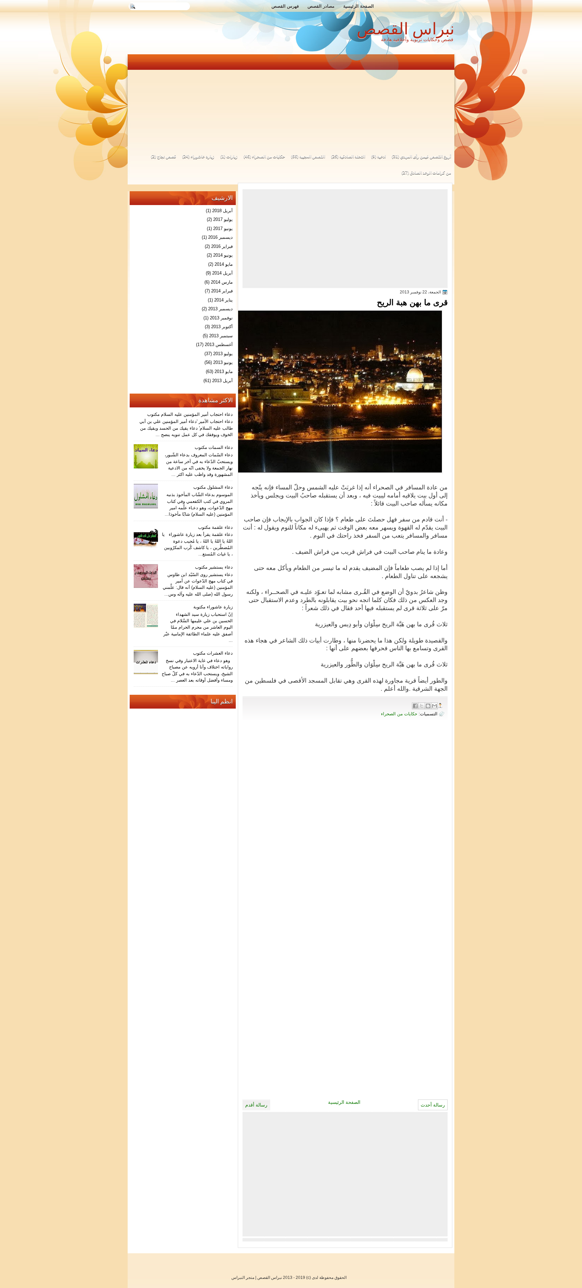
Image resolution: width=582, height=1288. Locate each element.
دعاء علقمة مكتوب (215, 527)
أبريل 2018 (222, 210)
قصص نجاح (166, 156)
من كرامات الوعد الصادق (430, 172)
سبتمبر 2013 (221, 335)
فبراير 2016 (222, 246)
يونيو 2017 (223, 228)
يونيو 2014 (223, 255)
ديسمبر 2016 (220, 237)
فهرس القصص (285, 6)
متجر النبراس (242, 1277)
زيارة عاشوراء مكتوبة (213, 606)
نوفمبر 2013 (221, 317)
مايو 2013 (224, 371)
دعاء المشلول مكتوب (213, 487)
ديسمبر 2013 (220, 308)
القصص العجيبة (312, 156)
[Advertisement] (291, 100)
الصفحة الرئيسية (358, 6)
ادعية (381, 156)
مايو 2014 (224, 264)
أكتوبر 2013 (222, 326)
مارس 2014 (222, 282)
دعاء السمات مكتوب (214, 447)
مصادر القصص (321, 6)
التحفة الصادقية (352, 156)
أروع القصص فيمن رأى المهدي (425, 156)
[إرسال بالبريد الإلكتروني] (434, 706)
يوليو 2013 (223, 353)
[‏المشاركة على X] (421, 706)
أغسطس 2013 (219, 344)
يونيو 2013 (223, 362)
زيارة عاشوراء (202, 156)
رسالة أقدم (256, 1105)
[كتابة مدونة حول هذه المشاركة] (428, 706)
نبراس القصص (405, 29)
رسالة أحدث (433, 1105)
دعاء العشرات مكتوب (213, 653)
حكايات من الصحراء (268, 156)
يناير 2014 (223, 300)
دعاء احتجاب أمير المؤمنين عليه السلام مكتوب (190, 414)
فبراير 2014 (222, 290)
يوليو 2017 (223, 219)
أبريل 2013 (222, 380)
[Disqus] (345, 821)
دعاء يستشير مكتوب (214, 567)
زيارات (231, 156)
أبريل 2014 (222, 273)
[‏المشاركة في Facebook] (415, 706)
